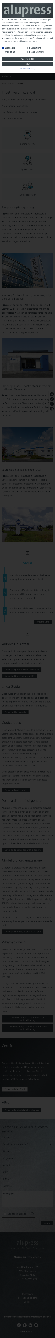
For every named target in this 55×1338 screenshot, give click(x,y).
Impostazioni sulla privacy (27, 69)
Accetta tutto (27, 59)
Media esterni (37, 52)
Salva (27, 64)
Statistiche (36, 48)
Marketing (10, 52)
